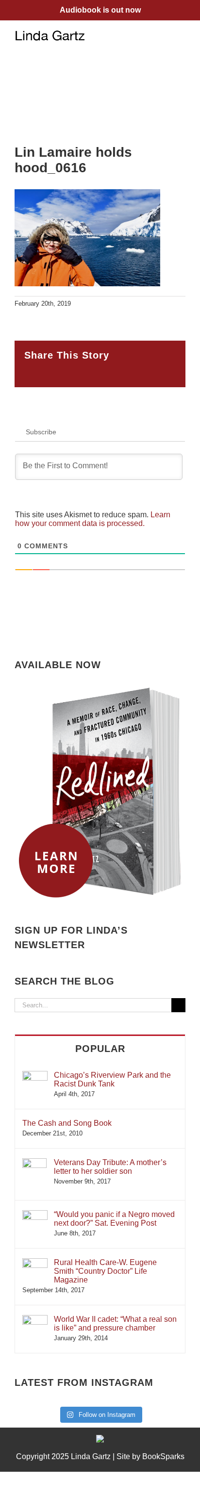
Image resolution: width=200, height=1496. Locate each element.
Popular (100, 1048)
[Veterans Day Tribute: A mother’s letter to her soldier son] (34, 1163)
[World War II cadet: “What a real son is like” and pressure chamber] (35, 1319)
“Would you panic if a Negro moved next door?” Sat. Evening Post (114, 1218)
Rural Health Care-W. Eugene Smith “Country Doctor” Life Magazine (105, 1271)
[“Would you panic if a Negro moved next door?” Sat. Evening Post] (35, 1215)
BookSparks (163, 1456)
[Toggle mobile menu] (181, 35)
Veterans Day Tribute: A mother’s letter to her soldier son (110, 1166)
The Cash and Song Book (67, 1123)
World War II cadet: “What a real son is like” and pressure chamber (115, 1323)
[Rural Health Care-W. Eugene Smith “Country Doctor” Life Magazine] (35, 1263)
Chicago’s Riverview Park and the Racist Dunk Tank (112, 1079)
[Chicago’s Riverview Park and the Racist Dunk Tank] (35, 1075)
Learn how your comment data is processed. (92, 518)
